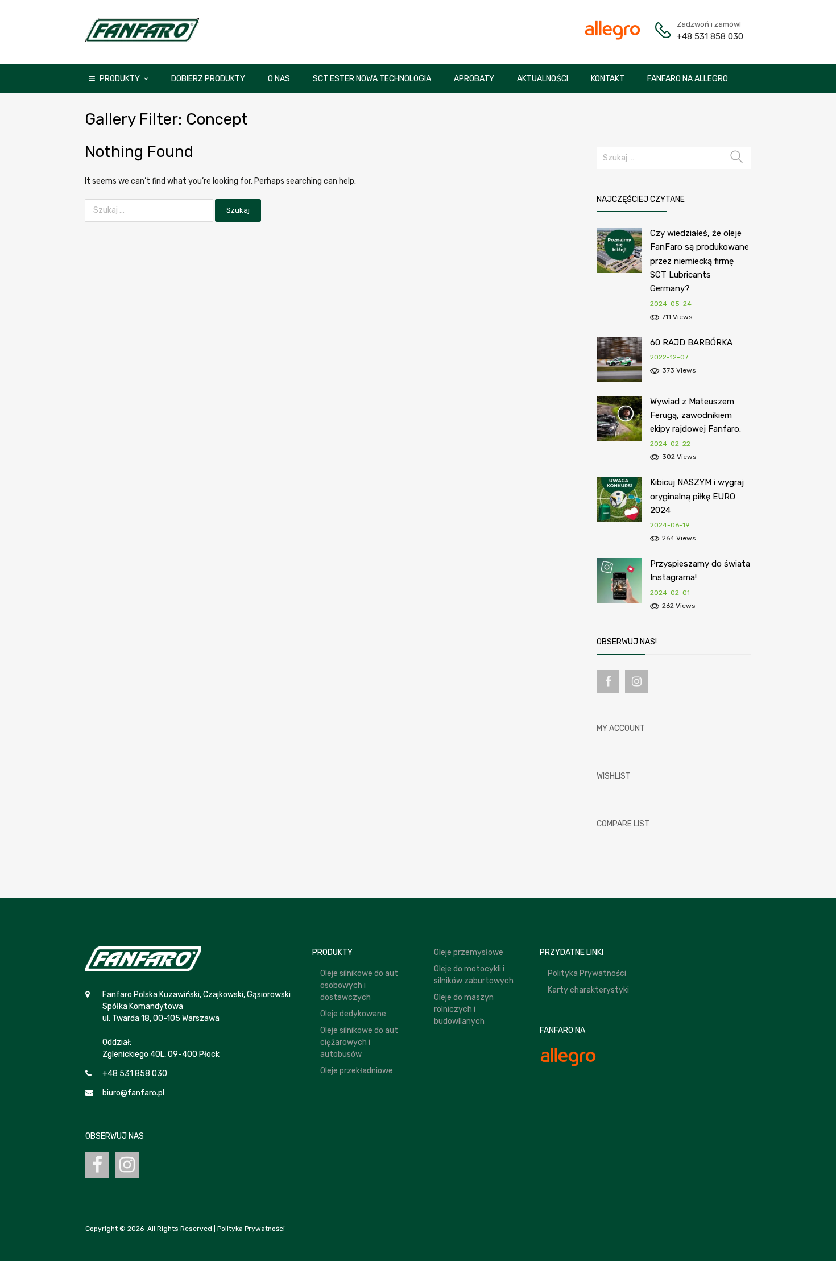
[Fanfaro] (142, 39)
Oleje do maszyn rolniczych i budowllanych (464, 1009)
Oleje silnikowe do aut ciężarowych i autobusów (359, 1042)
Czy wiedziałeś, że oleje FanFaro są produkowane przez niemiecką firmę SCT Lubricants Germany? (699, 260)
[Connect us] (608, 681)
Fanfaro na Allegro (687, 79)
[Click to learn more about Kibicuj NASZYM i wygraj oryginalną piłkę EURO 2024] (619, 519)
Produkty (120, 79)
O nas (279, 79)
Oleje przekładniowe (356, 1071)
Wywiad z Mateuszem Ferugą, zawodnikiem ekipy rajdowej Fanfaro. (695, 415)
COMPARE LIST (623, 824)
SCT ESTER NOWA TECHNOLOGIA (372, 79)
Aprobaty (474, 79)
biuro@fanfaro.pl (133, 1093)
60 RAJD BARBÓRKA (691, 342)
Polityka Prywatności (587, 973)
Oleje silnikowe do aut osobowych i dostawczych (359, 985)
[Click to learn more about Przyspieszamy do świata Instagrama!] (619, 601)
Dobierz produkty (208, 79)
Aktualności (542, 79)
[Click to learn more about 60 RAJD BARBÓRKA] (619, 379)
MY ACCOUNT (621, 728)
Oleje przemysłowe (468, 952)
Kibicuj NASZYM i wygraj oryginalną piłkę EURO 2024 (697, 496)
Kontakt (607, 79)
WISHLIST (614, 776)
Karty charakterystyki (588, 990)
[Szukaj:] (150, 210)
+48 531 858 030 (704, 36)
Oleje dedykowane (353, 1014)
